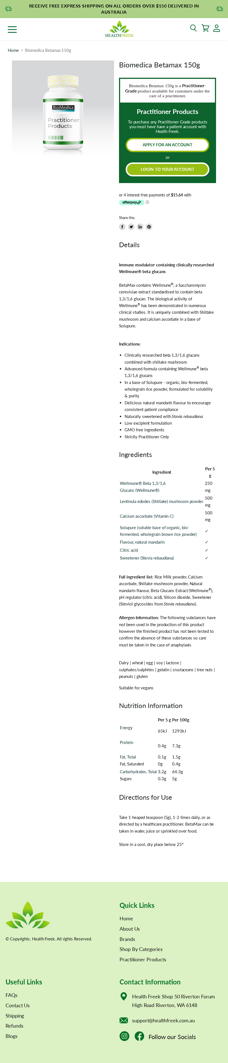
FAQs (12, 995)
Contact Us (18, 1005)
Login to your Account (167, 169)
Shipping (15, 1016)
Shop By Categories (141, 949)
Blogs (12, 1036)
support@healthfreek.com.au (163, 1020)
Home (13, 50)
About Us (130, 929)
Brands (127, 939)
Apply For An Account (167, 144)
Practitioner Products (143, 959)
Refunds (14, 1026)
